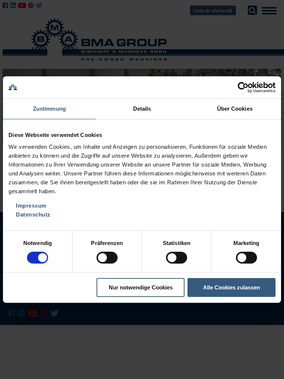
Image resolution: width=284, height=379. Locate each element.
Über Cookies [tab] (235, 108)
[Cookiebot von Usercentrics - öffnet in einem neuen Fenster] (243, 87)
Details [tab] (142, 108)
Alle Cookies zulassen (231, 287)
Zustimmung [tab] (49, 108)
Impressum (31, 205)
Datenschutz (33, 214)
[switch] (107, 258)
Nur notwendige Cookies (141, 287)
